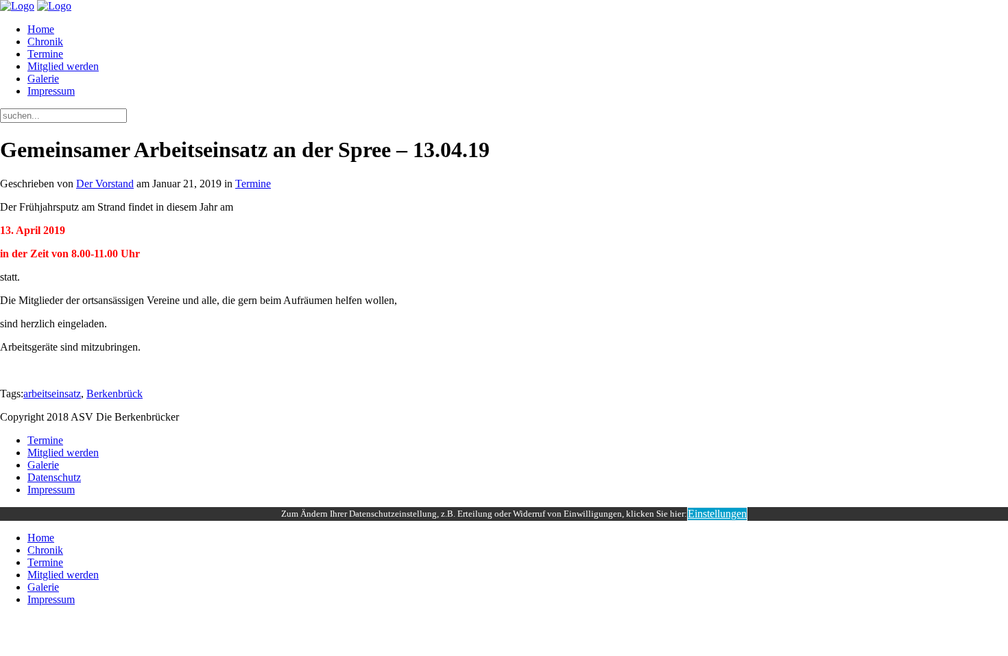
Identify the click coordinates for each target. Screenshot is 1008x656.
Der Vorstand (105, 183)
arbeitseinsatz (52, 393)
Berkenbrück (114, 393)
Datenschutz (54, 477)
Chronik (45, 41)
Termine (45, 54)
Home (40, 29)
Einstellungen (717, 513)
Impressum (51, 91)
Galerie (43, 78)
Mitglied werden (63, 66)
